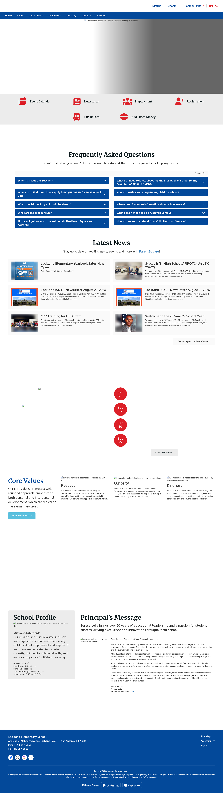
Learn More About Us (22, 515)
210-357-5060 (21, 748)
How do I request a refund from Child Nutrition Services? (152, 221)
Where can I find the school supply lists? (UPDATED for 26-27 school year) (59, 194)
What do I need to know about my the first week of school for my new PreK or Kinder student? (157, 182)
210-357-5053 (24, 744)
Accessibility (208, 740)
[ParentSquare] (90, 785)
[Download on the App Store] (132, 785)
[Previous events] (116, 452)
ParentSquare (149, 251)
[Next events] (212, 452)
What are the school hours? (35, 212)
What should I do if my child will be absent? (45, 204)
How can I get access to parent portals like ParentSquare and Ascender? (55, 223)
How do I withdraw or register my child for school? (148, 192)
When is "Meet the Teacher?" (36, 180)
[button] (173, 5)
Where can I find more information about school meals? (151, 204)
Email (134, 692)
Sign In (204, 745)
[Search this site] (216, 6)
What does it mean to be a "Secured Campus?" (145, 212)
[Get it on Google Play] (111, 785)
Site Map (205, 736)
